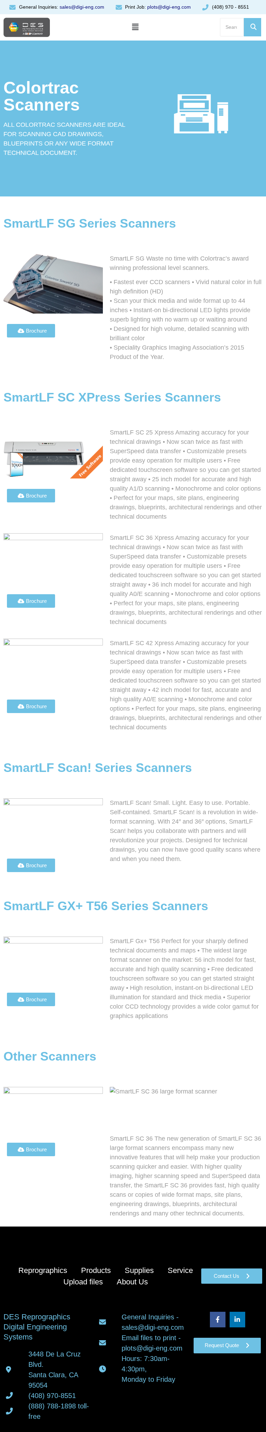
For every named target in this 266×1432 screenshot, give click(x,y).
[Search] (252, 27)
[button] (134, 27)
